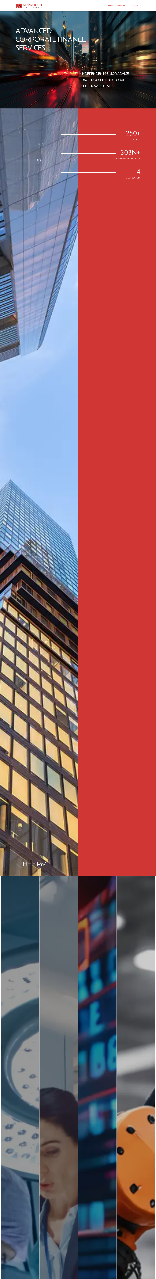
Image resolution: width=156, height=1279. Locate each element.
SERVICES (121, 6)
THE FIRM (110, 6)
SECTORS (134, 6)
